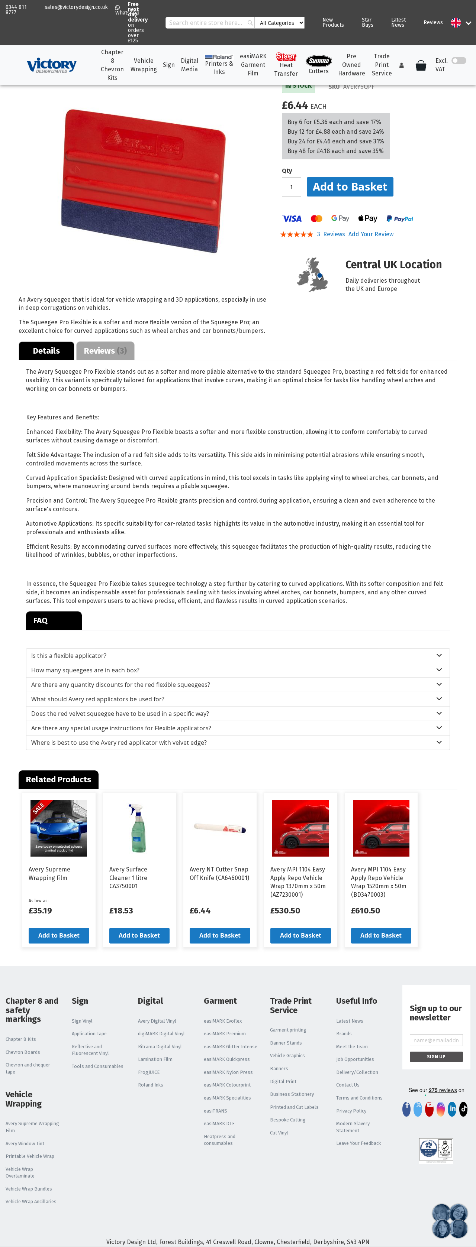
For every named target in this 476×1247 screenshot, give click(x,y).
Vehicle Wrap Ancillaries (31, 1201)
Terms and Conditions (359, 1098)
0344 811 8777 (16, 10)
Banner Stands (286, 1043)
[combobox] (235, 23)
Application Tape (89, 1033)
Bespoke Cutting (288, 1120)
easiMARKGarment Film (253, 65)
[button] (455, 22)
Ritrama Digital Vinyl (160, 1046)
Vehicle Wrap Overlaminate (20, 1172)
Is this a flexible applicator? (68, 656)
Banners (279, 1068)
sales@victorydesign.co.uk (76, 7)
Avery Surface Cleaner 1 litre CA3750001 (128, 878)
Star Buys (367, 22)
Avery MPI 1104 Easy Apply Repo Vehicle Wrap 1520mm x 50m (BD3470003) (378, 882)
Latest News (398, 22)
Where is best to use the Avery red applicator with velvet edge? (119, 742)
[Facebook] (406, 1110)
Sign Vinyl (82, 1021)
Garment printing (288, 1030)
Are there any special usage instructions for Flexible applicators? (121, 728)
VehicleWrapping (144, 65)
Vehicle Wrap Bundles (29, 1189)
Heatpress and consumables (219, 1140)
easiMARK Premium (225, 1033)
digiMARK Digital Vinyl (161, 1033)
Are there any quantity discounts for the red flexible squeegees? (120, 685)
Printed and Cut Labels (294, 1107)
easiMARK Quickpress (227, 1059)
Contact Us (348, 1085)
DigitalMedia (189, 65)
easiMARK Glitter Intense (230, 1046)
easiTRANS (215, 1111)
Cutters (319, 71)
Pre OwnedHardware (351, 65)
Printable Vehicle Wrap (30, 1156)
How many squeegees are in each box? (85, 670)
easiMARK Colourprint (227, 1085)
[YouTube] (429, 1110)
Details (46, 351)
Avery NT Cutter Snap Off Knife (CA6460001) (219, 873)
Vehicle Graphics (287, 1055)
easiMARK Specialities (227, 1098)
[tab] (46, 350)
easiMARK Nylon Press (228, 1072)
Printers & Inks (219, 68)
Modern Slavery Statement (353, 1127)
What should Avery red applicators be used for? (97, 699)
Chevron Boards (23, 1052)
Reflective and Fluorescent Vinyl (90, 1050)
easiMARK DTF (219, 1123)
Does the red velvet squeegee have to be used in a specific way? (120, 713)
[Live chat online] (450, 1221)
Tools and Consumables (97, 1066)
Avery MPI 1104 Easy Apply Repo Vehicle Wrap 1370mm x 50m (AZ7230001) (298, 882)
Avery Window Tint (25, 1143)
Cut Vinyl (279, 1133)
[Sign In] (402, 65)
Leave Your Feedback (358, 1143)
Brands (344, 1033)
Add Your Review (370, 234)
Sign (169, 64)
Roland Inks (150, 1085)
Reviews (433, 22)
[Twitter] (418, 1110)
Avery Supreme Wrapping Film (49, 873)
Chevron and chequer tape (28, 1068)
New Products (333, 22)
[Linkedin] (452, 1109)
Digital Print (283, 1081)
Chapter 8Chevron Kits (112, 65)
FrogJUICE (149, 1072)
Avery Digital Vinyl (157, 1021)
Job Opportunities (355, 1059)
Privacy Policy (351, 1111)
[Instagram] (441, 1110)
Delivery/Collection (357, 1072)
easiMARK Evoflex (223, 1021)
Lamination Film (155, 1059)
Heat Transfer (286, 69)
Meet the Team (352, 1046)
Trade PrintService (382, 65)
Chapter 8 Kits (21, 1039)
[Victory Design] (51, 65)
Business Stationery (292, 1094)
